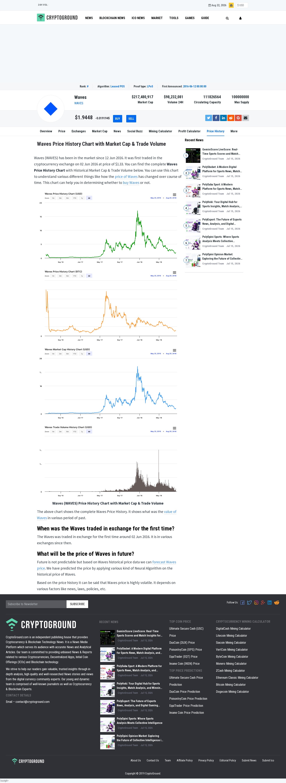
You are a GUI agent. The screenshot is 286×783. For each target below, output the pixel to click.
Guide (205, 18)
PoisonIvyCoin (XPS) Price (185, 649)
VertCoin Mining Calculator (232, 649)
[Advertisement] (143, 53)
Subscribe (77, 604)
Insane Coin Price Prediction (186, 713)
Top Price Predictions (185, 670)
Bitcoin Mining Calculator (231, 684)
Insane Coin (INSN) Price (184, 663)
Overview (46, 131)
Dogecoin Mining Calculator (232, 691)
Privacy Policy (206, 760)
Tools (173, 18)
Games (190, 18)
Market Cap (99, 131)
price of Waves (126, 176)
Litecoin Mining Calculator (231, 635)
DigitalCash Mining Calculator (233, 628)
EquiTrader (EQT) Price (183, 656)
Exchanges (79, 131)
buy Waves (131, 182)
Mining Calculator (160, 131)
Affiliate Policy (185, 760)
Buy (117, 118)
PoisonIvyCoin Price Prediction (188, 698)
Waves (80, 97)
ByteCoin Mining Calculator (232, 656)
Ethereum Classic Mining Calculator (237, 677)
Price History (215, 131)
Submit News (249, 760)
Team (168, 760)
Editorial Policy (228, 760)
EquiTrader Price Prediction (186, 706)
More (234, 131)
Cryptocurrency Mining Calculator (243, 621)
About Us (136, 760)
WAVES (78, 103)
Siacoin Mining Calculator (231, 642)
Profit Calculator (189, 131)
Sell (131, 118)
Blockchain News (112, 18)
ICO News (138, 18)
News (89, 18)
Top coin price (180, 621)
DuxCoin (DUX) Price (182, 642)
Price (61, 131)
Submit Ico (268, 760)
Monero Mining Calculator (231, 663)
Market (157, 18)
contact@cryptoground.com (33, 702)
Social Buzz (135, 131)
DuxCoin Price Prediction (184, 691)
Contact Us (153, 760)
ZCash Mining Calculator (230, 670)
